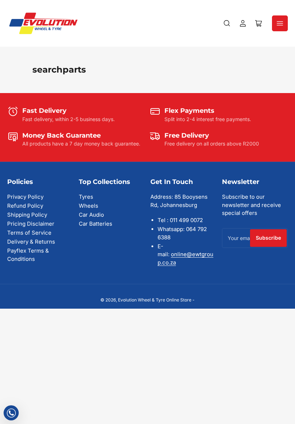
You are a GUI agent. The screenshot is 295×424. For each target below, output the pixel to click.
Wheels (88, 205)
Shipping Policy (27, 214)
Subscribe (268, 238)
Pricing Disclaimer (30, 223)
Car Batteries (95, 223)
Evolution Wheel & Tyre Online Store (155, 300)
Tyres (86, 196)
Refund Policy (25, 205)
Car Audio (91, 214)
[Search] (227, 23)
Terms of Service (29, 232)
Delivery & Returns (31, 241)
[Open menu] (280, 23)
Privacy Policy (25, 196)
